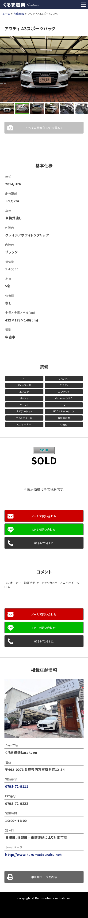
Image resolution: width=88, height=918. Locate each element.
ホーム (6, 13)
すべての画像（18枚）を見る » (44, 128)
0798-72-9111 (44, 543)
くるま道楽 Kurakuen (21, 4)
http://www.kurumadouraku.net (33, 854)
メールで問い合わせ (44, 516)
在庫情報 (19, 13)
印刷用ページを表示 (44, 877)
